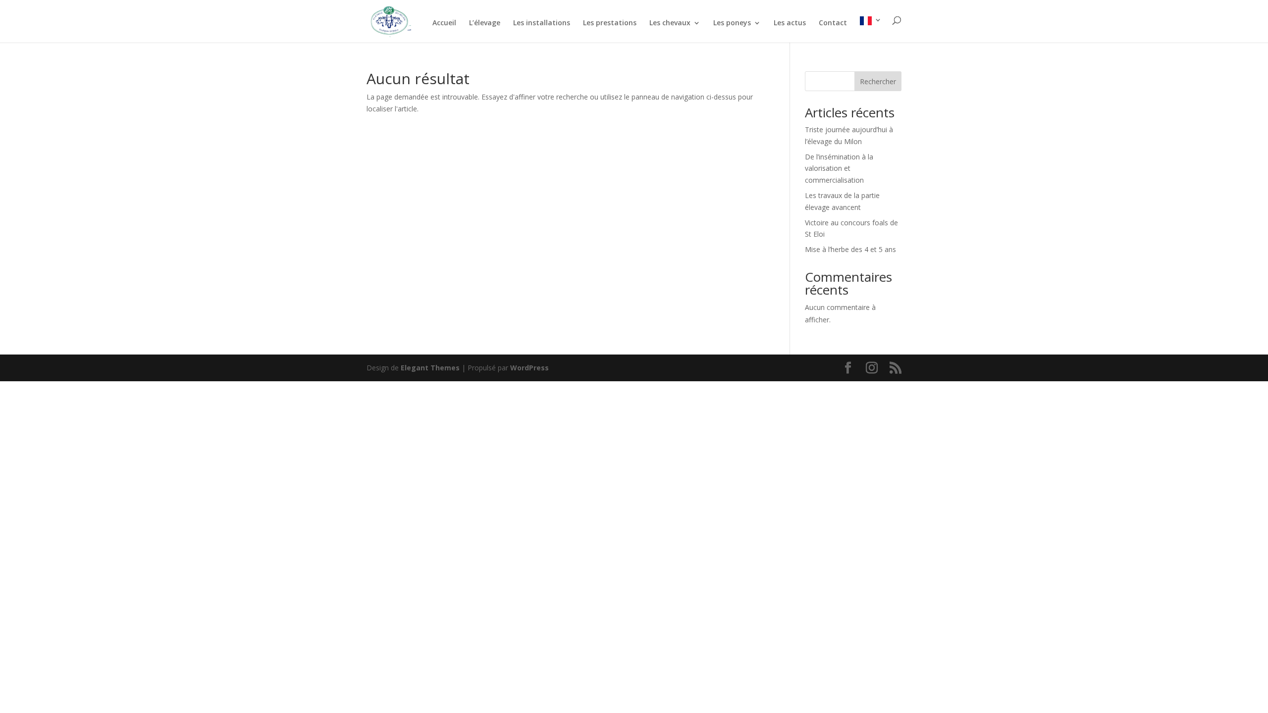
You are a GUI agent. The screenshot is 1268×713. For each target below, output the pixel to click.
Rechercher (878, 81)
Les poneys (732, 23)
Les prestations (609, 23)
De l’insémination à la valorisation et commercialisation (839, 168)
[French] (871, 29)
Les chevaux (669, 23)
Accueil (444, 23)
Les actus (790, 23)
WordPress (529, 367)
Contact (833, 23)
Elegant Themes (430, 367)
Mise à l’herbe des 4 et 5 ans (850, 249)
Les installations (541, 23)
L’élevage (484, 23)
